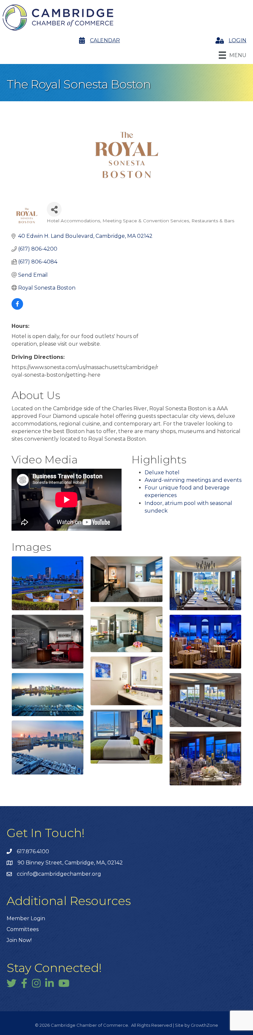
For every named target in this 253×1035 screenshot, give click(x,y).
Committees (23, 929)
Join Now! (19, 940)
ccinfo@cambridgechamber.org (59, 874)
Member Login (26, 918)
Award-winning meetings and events (193, 480)
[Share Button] (54, 209)
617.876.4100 (33, 851)
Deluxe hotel (162, 472)
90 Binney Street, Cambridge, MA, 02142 (70, 863)
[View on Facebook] (17, 308)
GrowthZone (204, 1025)
